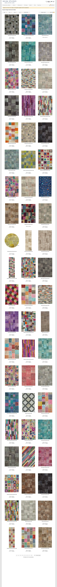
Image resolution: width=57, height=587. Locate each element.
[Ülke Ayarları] (48, 1)
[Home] (9, 2)
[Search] (46, 1)
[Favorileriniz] (51, 1)
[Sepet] (53, 1)
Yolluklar (14, 5)
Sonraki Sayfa (38, 555)
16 (34, 555)
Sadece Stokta (26, 12)
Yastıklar (30, 5)
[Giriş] (49, 1)
